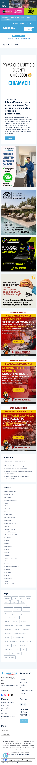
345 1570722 (5, 690)
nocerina (23, 622)
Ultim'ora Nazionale (11, 558)
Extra (6, 561)
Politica (7, 543)
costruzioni (8, 606)
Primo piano (8, 514)
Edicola (24, 721)
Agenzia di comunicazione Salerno (18, 754)
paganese (8, 629)
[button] (34, 29)
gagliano (15, 614)
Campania (8, 572)
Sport (6, 581)
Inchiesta (7, 555)
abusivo (7, 598)
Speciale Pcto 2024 (11, 523)
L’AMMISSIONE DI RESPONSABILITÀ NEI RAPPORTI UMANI (17, 477)
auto (15, 598)
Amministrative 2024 (11, 535)
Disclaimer (13, 17)
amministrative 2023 (11, 500)
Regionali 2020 (9, 584)
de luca (27, 606)
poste (29, 641)
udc (13, 653)
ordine (28, 625)
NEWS (7, 622)
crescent (18, 606)
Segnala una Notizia (7, 702)
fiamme (26, 610)
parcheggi (26, 629)
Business (7, 512)
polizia (7, 637)
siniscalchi (8, 649)
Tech (6, 506)
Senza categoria (10, 517)
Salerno (7, 549)
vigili (18, 653)
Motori (7, 552)
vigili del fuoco (9, 657)
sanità (7, 526)
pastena (7, 633)
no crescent (9, 625)
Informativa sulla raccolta (10, 763)
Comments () (23, 99)
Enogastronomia (10, 529)
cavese (14, 602)
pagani (17, 629)
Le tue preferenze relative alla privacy (19, 760)
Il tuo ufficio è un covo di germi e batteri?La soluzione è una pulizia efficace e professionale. (17, 108)
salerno (22, 645)
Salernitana (23, 682)
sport (23, 649)
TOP (6, 653)
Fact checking (5, 708)
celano (22, 602)
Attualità (8, 497)
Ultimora (7, 569)
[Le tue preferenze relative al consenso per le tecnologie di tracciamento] (34, 762)
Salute (7, 540)
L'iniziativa (8, 564)
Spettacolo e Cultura (11, 491)
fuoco (7, 614)
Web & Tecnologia (10, 532)
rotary (15, 645)
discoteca (17, 610)
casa (28, 598)
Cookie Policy (6, 734)
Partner (28, 17)
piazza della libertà (20, 633)
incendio (8, 618)
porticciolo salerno (11, 641)
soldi (16, 649)
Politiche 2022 (9, 494)
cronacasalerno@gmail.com (9, 685)
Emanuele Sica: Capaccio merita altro (18, 38)
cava (6, 602)
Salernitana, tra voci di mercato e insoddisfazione (15, 462)
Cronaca (7, 575)
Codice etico (20, 17)
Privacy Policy (5, 730)
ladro (15, 618)
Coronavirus (8, 578)
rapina (7, 645)
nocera (15, 622)
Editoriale (8, 520)
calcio (22, 598)
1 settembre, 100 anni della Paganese (16, 466)
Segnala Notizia (6, 19)
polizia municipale (18, 637)
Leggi (10, 138)
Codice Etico (5, 705)
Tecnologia (8, 546)
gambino (24, 614)
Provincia (7, 509)
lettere (23, 618)
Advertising (5, 17)
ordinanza (19, 625)
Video (6, 503)
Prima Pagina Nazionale (12, 566)
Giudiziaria (8, 538)
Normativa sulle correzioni (6, 712)
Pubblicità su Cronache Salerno (8, 717)
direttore (8, 610)
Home (22, 677)
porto (22, 641)
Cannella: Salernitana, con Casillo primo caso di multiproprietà (18, 472)
